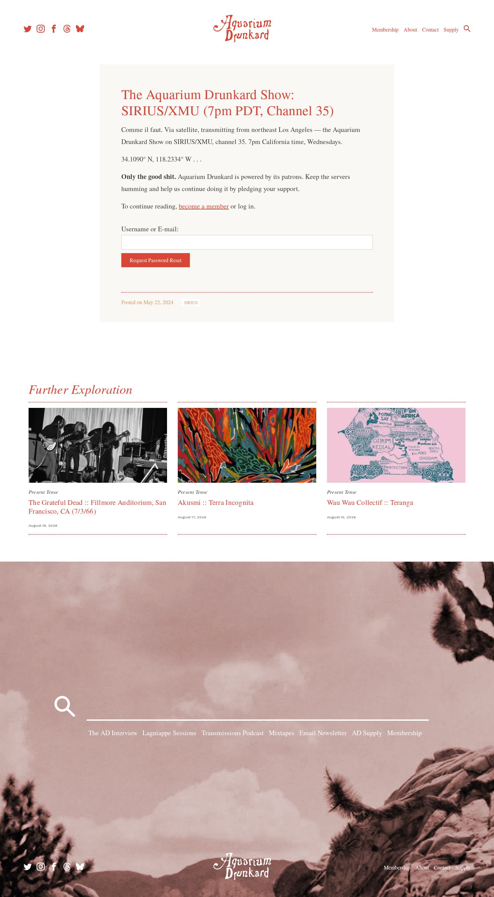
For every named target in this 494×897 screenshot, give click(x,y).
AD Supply (367, 732)
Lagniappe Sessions (169, 732)
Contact (430, 29)
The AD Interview (112, 732)
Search (467, 28)
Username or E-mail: (150, 228)
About (410, 29)
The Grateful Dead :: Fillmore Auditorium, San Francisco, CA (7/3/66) (97, 506)
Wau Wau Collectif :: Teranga (370, 502)
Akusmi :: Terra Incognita (216, 502)
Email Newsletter (323, 732)
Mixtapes (281, 732)
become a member (204, 205)
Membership (385, 29)
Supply (451, 29)
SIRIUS (191, 302)
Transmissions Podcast (233, 732)
